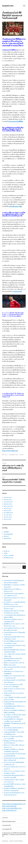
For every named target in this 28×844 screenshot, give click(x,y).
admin (6, 454)
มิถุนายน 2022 (8, 504)
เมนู (24, 5)
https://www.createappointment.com (13, 804)
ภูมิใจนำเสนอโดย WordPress (16, 841)
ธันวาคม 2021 (8, 517)
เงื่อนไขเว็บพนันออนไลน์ (8, 821)
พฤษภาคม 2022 (8, 506)
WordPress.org (8, 557)
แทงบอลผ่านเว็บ (6, 825)
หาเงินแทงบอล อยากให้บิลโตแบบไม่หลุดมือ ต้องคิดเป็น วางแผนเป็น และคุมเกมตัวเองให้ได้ (14, 834)
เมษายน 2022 (8, 508)
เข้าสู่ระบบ (6, 551)
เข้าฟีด (5, 553)
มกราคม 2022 (8, 515)
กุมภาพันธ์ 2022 (8, 512)
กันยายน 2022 (8, 497)
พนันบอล (6, 536)
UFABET (21, 454)
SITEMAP (5, 817)
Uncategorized (8, 534)
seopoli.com (8, 6)
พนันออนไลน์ (7, 538)
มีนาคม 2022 (7, 510)
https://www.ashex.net (9, 810)
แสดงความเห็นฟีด (9, 555)
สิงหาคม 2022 (8, 499)
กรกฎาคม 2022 (8, 502)
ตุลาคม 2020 (7, 519)
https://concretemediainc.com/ (12, 808)
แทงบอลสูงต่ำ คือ (7, 829)
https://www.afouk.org (9, 806)
